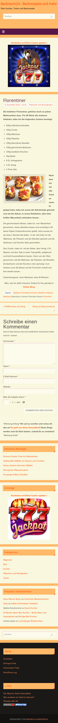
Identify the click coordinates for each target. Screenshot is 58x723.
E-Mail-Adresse (10, 376)
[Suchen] (51, 16)
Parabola (30, 719)
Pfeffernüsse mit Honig (14, 306)
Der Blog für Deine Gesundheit (17, 693)
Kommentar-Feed (11, 668)
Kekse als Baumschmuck (44, 308)
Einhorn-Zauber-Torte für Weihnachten (20, 456)
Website (6, 387)
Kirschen (34, 293)
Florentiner (26, 293)
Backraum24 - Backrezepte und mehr (29, 3)
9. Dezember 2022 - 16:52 (15, 105)
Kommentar (9, 341)
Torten (6, 578)
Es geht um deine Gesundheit (25, 427)
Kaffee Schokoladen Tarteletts (24, 603)
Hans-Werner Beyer (12, 599)
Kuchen (6, 569)
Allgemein (7, 560)
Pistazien (49, 293)
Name (6, 366)
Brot (5, 564)
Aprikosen (17, 293)
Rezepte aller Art (10, 701)
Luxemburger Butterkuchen (30, 621)
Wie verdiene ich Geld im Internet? (18, 697)
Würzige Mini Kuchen (27, 616)
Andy (5, 603)
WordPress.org (10, 672)
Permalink (47, 297)
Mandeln (41, 293)
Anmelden (7, 659)
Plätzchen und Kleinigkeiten (41, 105)
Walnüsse (7, 297)
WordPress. (42, 719)
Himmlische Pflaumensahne (15, 470)
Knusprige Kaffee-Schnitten (15, 474)
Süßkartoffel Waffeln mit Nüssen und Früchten (23, 461)
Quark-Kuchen (30, 608)
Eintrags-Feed (9, 663)
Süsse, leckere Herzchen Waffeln (18, 465)
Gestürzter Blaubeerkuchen (36, 599)
